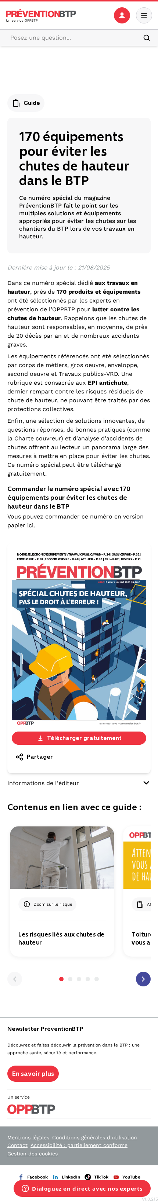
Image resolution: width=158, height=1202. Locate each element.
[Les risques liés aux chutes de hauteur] (62, 857)
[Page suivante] (143, 979)
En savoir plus (33, 1073)
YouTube (131, 1177)
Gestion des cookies (32, 1154)
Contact (17, 1145)
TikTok (101, 1177)
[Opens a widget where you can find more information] (82, 1189)
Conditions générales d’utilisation (94, 1137)
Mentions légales (28, 1137)
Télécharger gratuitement (84, 738)
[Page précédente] (14, 979)
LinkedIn (71, 1177)
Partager (40, 756)
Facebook (37, 1177)
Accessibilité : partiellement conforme (79, 1145)
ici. (31, 525)
